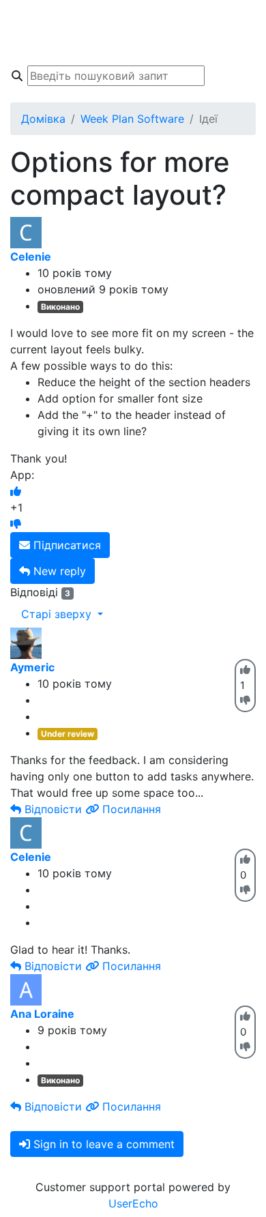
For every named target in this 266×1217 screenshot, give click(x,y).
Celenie (30, 256)
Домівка (43, 119)
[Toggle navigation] (30, 32)
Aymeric (32, 667)
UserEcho (133, 1203)
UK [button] (237, 19)
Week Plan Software (132, 119)
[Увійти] (241, 46)
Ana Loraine (42, 1014)
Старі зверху (58, 614)
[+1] (15, 491)
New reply (58, 571)
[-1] (15, 524)
